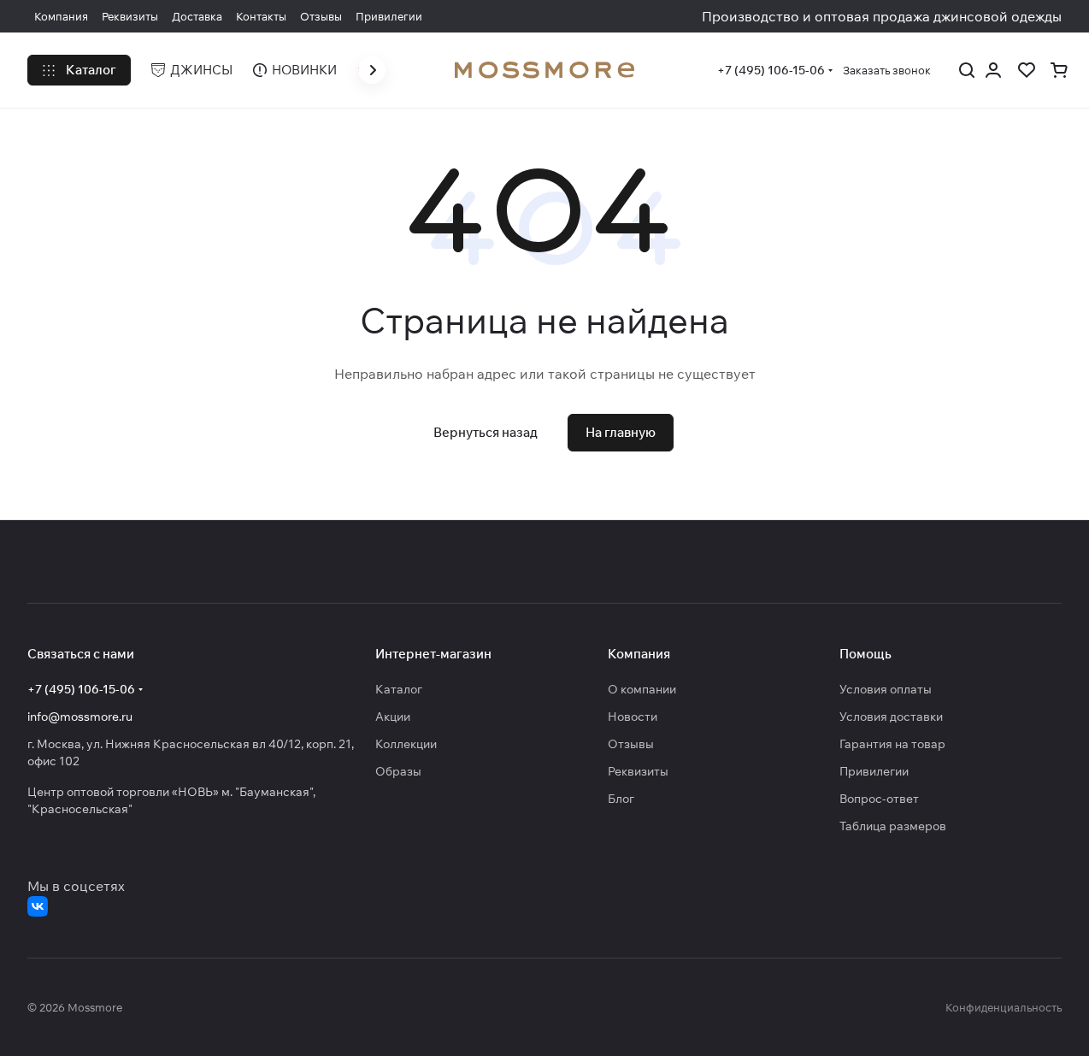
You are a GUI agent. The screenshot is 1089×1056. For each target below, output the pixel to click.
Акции (392, 716)
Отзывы (631, 744)
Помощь (865, 654)
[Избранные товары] (1025, 70)
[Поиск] (966, 70)
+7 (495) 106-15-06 (771, 70)
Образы (398, 771)
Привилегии (874, 771)
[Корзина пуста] (1059, 70)
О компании (642, 689)
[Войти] (993, 70)
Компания (639, 654)
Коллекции (406, 744)
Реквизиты (638, 771)
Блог (621, 798)
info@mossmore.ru (79, 716)
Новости (632, 716)
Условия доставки (891, 716)
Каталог (398, 689)
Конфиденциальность (1003, 1007)
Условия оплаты (885, 689)
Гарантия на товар (892, 744)
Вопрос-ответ (879, 798)
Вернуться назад (485, 432)
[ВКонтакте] (37, 906)
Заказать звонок (887, 70)
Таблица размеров (892, 826)
